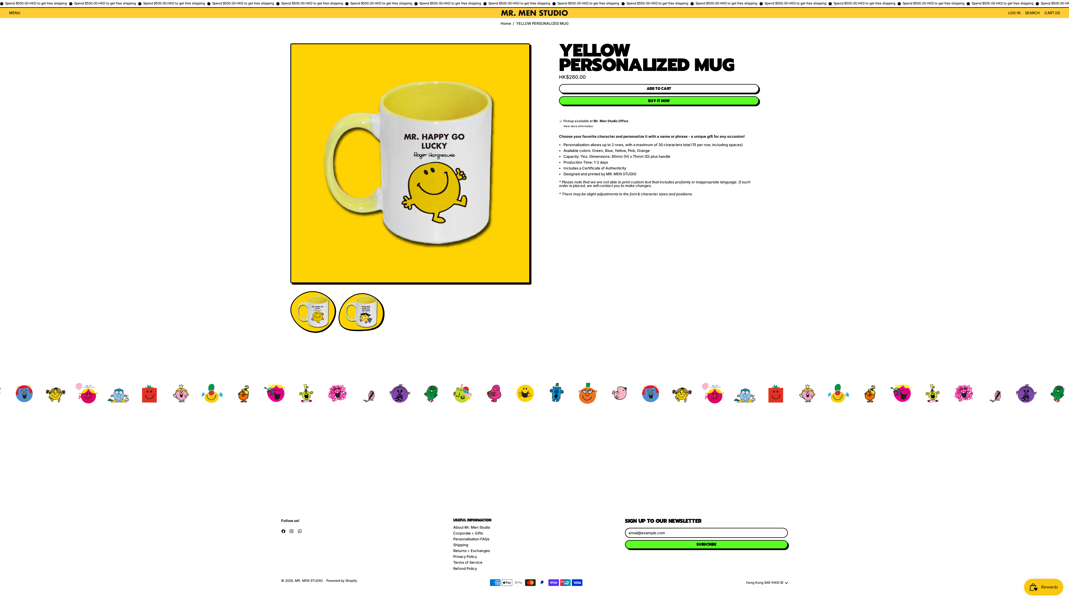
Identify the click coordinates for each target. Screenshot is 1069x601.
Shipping (460, 545)
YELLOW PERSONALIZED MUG (542, 23)
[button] (1032, 13)
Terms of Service (467, 562)
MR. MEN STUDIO (308, 581)
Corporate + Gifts (468, 533)
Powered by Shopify (341, 581)
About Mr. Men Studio (471, 527)
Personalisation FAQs (471, 539)
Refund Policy (465, 568)
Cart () (1052, 14)
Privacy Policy (465, 556)
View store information (578, 126)
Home (506, 23)
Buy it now (659, 101)
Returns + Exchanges (471, 550)
